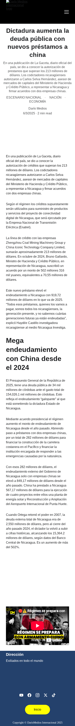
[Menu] (66, 12)
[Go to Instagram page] (37, 695)
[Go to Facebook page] (29, 695)
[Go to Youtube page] (21, 695)
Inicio (37, 709)
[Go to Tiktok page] (54, 695)
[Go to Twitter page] (46, 695)
